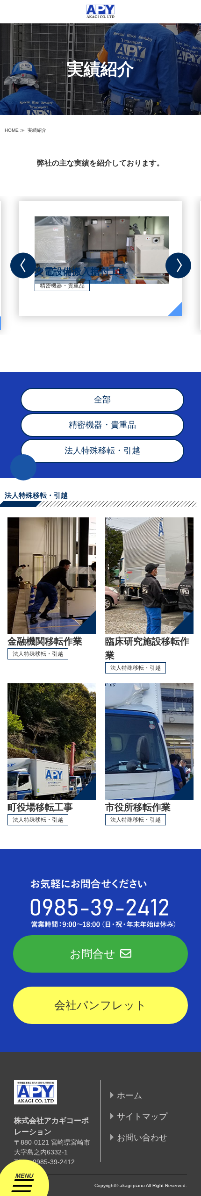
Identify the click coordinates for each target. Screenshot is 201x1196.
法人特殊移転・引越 (102, 450)
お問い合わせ (142, 1137)
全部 (102, 399)
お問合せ (92, 953)
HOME (12, 130)
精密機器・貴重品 (102, 425)
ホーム (129, 1095)
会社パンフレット (100, 1005)
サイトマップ (142, 1116)
